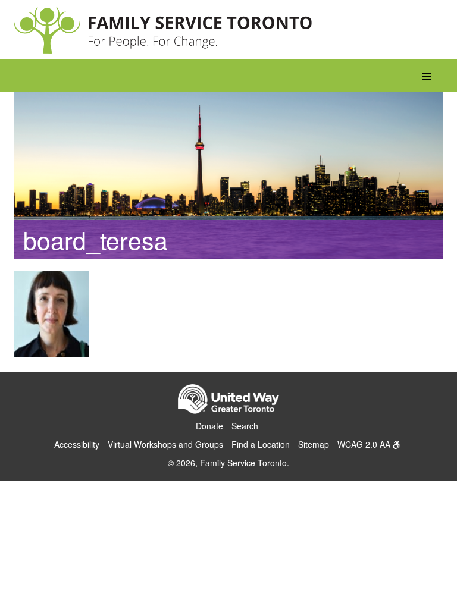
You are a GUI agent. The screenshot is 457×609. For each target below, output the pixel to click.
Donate (209, 426)
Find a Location (260, 444)
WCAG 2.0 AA (365, 444)
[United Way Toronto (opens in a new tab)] (228, 401)
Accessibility (76, 444)
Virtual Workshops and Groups (165, 444)
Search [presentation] (244, 426)
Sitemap (313, 444)
